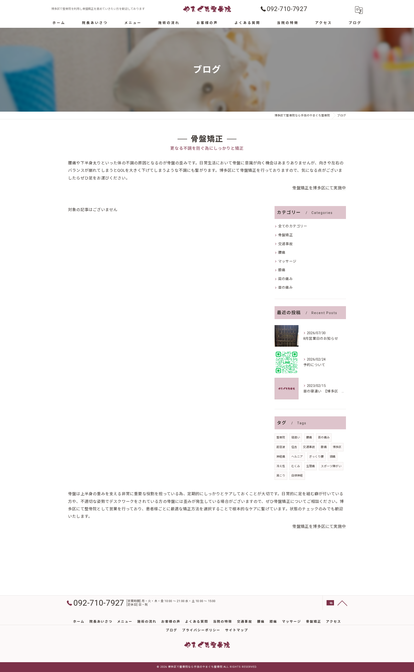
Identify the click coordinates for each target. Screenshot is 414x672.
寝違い (295, 437)
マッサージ (287, 261)
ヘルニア (297, 456)
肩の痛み (285, 279)
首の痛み (285, 288)
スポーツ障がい (331, 466)
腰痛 (281, 253)
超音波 (280, 447)
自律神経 (297, 475)
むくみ (295, 466)
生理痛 (310, 466)
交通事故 (285, 244)
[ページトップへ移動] (342, 603)
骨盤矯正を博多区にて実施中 (319, 188)
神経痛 (280, 456)
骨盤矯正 (285, 235)
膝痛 (281, 270)
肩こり (280, 475)
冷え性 (280, 466)
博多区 (337, 447)
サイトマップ (236, 630)
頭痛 (332, 456)
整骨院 (280, 437)
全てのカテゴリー (292, 226)
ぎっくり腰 (316, 456)
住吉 (294, 447)
